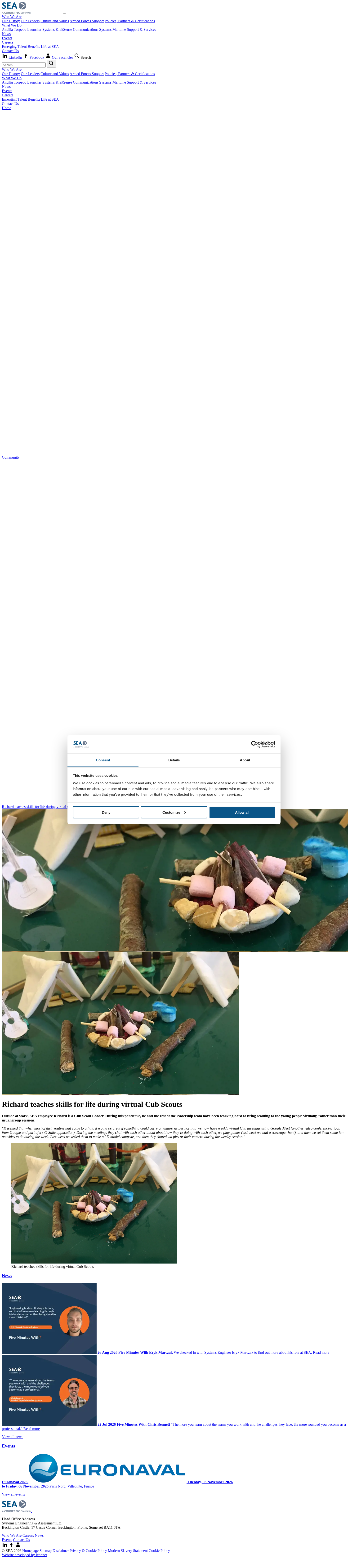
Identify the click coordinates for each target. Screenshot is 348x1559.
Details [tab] (174, 760)
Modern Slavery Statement (128, 1551)
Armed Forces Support (87, 21)
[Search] (51, 63)
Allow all (242, 812)
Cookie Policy (159, 1551)
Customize (171, 812)
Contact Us (10, 51)
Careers (7, 42)
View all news (12, 1437)
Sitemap (46, 1551)
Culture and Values (54, 21)
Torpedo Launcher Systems (34, 29)
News (6, 34)
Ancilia (7, 29)
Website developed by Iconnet (24, 1555)
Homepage (30, 1551)
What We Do (12, 25)
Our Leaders (30, 21)
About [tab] (245, 760)
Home (6, 108)
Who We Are (12, 17)
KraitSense (64, 29)
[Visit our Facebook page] (12, 1546)
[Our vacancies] (18, 1546)
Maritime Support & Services (134, 29)
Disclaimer (61, 1551)
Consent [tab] (103, 760)
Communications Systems (92, 29)
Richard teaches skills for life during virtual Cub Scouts (43, 807)
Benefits (34, 47)
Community (11, 457)
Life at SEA (50, 47)
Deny (106, 812)
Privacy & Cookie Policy (88, 1551)
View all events (13, 1494)
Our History (11, 21)
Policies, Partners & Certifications (130, 21)
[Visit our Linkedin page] (5, 1546)
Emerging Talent (14, 47)
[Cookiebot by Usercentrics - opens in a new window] (254, 744)
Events (7, 38)
